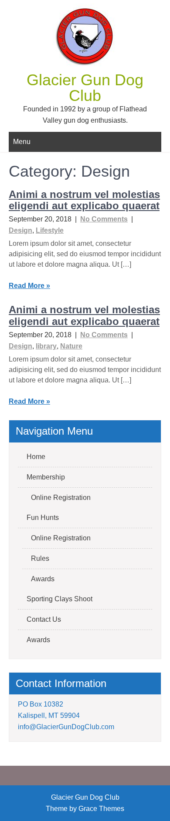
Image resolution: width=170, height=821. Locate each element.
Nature (71, 346)
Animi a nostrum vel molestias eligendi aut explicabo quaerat (84, 199)
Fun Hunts (43, 517)
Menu (22, 141)
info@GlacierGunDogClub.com (66, 727)
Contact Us (44, 619)
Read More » (29, 285)
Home (36, 456)
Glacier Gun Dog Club (85, 87)
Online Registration (61, 497)
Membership (46, 477)
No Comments (104, 219)
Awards (42, 579)
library (46, 346)
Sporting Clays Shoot (59, 599)
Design (20, 230)
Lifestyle (50, 230)
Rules (40, 558)
